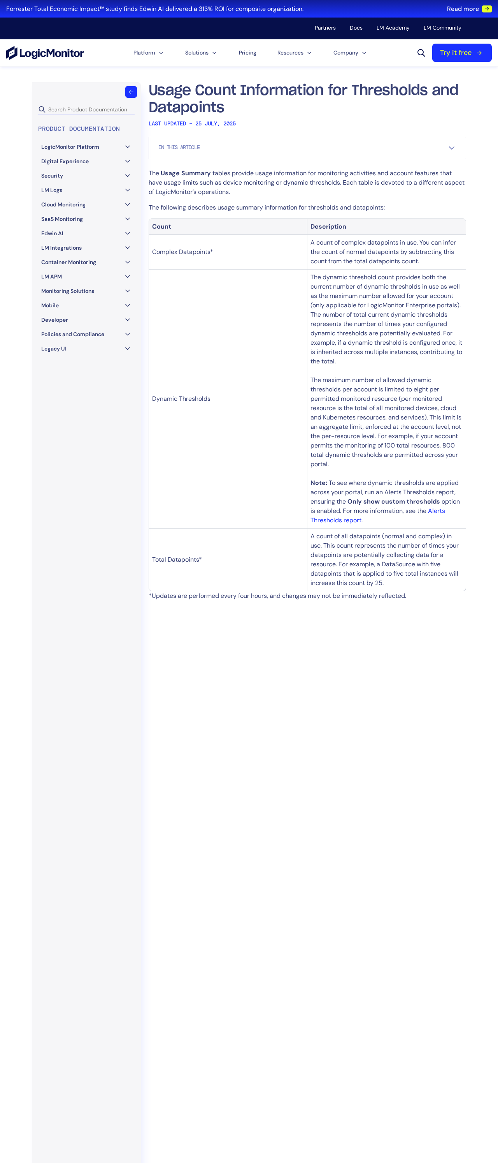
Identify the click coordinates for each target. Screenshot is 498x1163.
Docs (356, 27)
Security (52, 175)
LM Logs (51, 190)
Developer (54, 319)
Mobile (50, 305)
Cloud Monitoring (63, 204)
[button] (148, 53)
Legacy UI (53, 348)
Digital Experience (65, 161)
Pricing (247, 52)
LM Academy (393, 27)
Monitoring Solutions (67, 290)
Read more (463, 9)
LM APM (51, 276)
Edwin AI (52, 233)
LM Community (442, 27)
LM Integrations (61, 247)
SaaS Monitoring (62, 218)
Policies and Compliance (72, 334)
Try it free (456, 52)
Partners (325, 27)
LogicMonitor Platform (70, 146)
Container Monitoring (68, 262)
